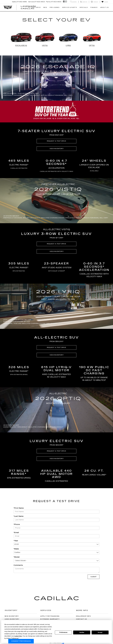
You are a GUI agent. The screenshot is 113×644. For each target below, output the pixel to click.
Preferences (63, 632)
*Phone (17, 524)
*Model (17, 557)
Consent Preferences (21, 641)
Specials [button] (84, 7)
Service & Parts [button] (69, 7)
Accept (100, 632)
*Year (16, 541)
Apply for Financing (49, 616)
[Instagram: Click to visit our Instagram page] (66, 2)
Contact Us (81, 619)
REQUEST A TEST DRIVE (56, 141)
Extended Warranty (50, 619)
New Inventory (12, 616)
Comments (18, 565)
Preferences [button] (14, 638)
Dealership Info (83, 616)
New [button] (45, 7)
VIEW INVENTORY (56, 149)
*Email (16, 533)
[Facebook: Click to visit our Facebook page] (64, 2)
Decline (81, 632)
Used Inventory (12, 619)
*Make (16, 549)
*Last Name (18, 516)
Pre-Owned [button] (54, 7)
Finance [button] (94, 7)
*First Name (19, 508)
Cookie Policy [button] (18, 636)
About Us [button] (104, 7)
